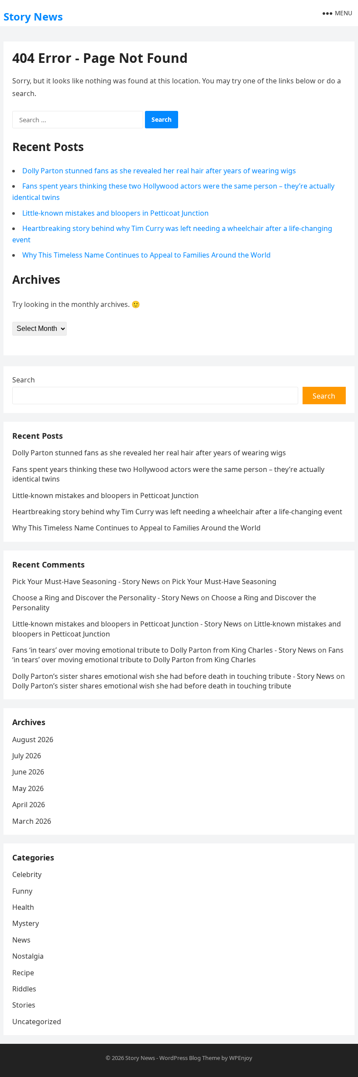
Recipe (23, 972)
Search (23, 380)
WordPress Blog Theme (189, 1058)
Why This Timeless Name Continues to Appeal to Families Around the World (146, 255)
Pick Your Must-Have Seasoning (224, 581)
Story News (33, 16)
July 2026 (26, 755)
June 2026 (28, 772)
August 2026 (32, 739)
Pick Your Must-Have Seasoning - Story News (86, 581)
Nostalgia (28, 956)
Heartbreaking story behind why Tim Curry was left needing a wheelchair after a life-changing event (177, 511)
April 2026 (28, 804)
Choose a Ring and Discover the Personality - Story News (105, 597)
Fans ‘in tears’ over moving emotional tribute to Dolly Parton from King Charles (178, 654)
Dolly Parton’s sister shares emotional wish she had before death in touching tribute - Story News (173, 676)
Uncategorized (36, 1021)
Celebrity (26, 874)
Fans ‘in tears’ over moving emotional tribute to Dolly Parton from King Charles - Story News (164, 650)
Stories (23, 1005)
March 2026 (31, 821)
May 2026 (28, 788)
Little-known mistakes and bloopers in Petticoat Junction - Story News (127, 624)
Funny (22, 891)
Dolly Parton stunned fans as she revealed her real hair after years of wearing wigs (159, 170)
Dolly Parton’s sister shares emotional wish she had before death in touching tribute (151, 686)
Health (23, 907)
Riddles (24, 989)
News (21, 940)
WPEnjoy (240, 1058)
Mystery (25, 923)
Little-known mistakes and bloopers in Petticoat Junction (115, 213)
